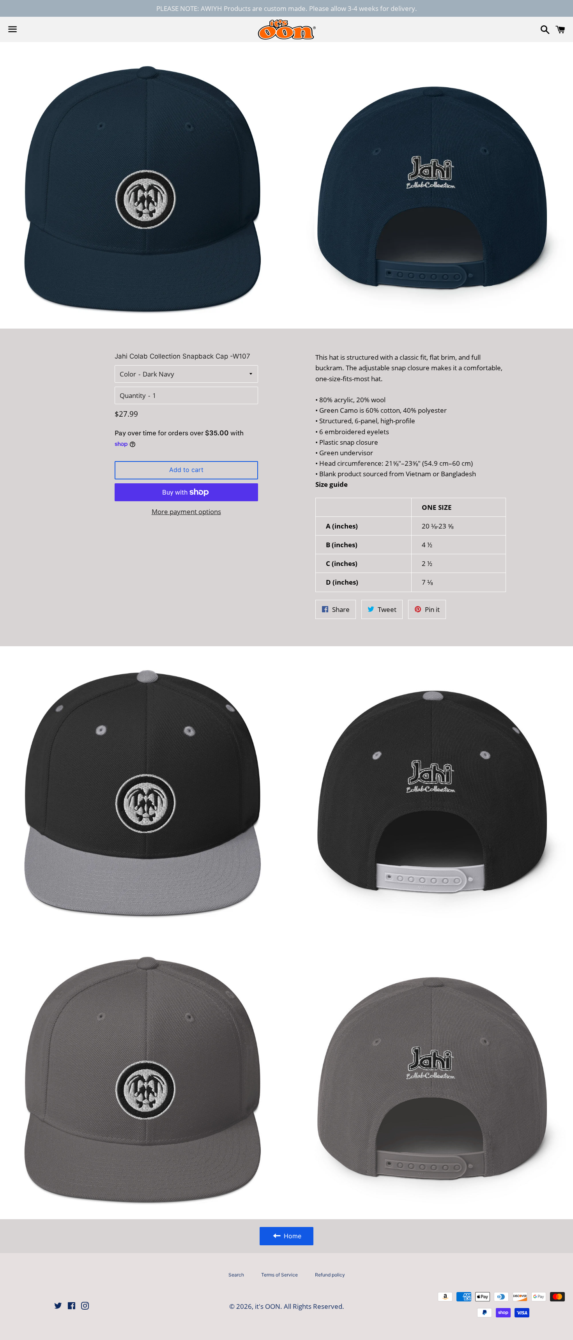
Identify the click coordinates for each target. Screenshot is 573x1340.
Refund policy (330, 1275)
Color (128, 373)
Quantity (133, 395)
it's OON (267, 1306)
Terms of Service (279, 1275)
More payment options (186, 511)
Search (236, 1275)
